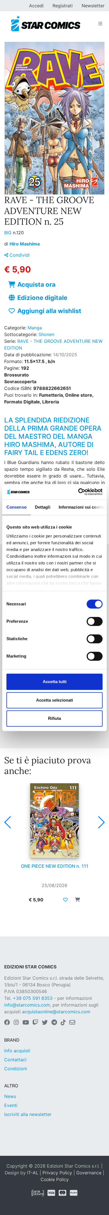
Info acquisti (17, 1050)
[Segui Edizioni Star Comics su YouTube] (25, 1023)
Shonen (46, 334)
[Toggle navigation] (100, 23)
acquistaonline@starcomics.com (56, 1011)
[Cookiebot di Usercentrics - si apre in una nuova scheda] (78, 491)
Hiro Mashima (25, 244)
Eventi (10, 1105)
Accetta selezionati (54, 700)
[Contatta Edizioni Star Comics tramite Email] (72, 1023)
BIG (8, 232)
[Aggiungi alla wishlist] (65, 899)
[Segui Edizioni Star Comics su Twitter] (45, 1023)
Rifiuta (54, 718)
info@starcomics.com (27, 1005)
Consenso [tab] (16, 507)
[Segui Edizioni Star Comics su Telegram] (54, 1023)
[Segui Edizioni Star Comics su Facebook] (7, 1023)
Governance (88, 1172)
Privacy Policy (57, 1172)
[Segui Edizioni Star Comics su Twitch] (35, 1023)
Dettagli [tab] (42, 507)
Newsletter (93, 5)
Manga (35, 327)
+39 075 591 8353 (33, 998)
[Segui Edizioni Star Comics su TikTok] (63, 1023)
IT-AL (32, 1172)
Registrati (63, 5)
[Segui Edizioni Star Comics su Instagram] (16, 1023)
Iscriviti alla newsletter (27, 1114)
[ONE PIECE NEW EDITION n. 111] (54, 820)
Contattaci (15, 1059)
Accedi (36, 5)
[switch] (95, 621)
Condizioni (15, 1068)
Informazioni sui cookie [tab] (82, 507)
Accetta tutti (55, 681)
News (10, 1096)
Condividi (19, 255)
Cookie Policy (55, 1179)
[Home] (45, 23)
